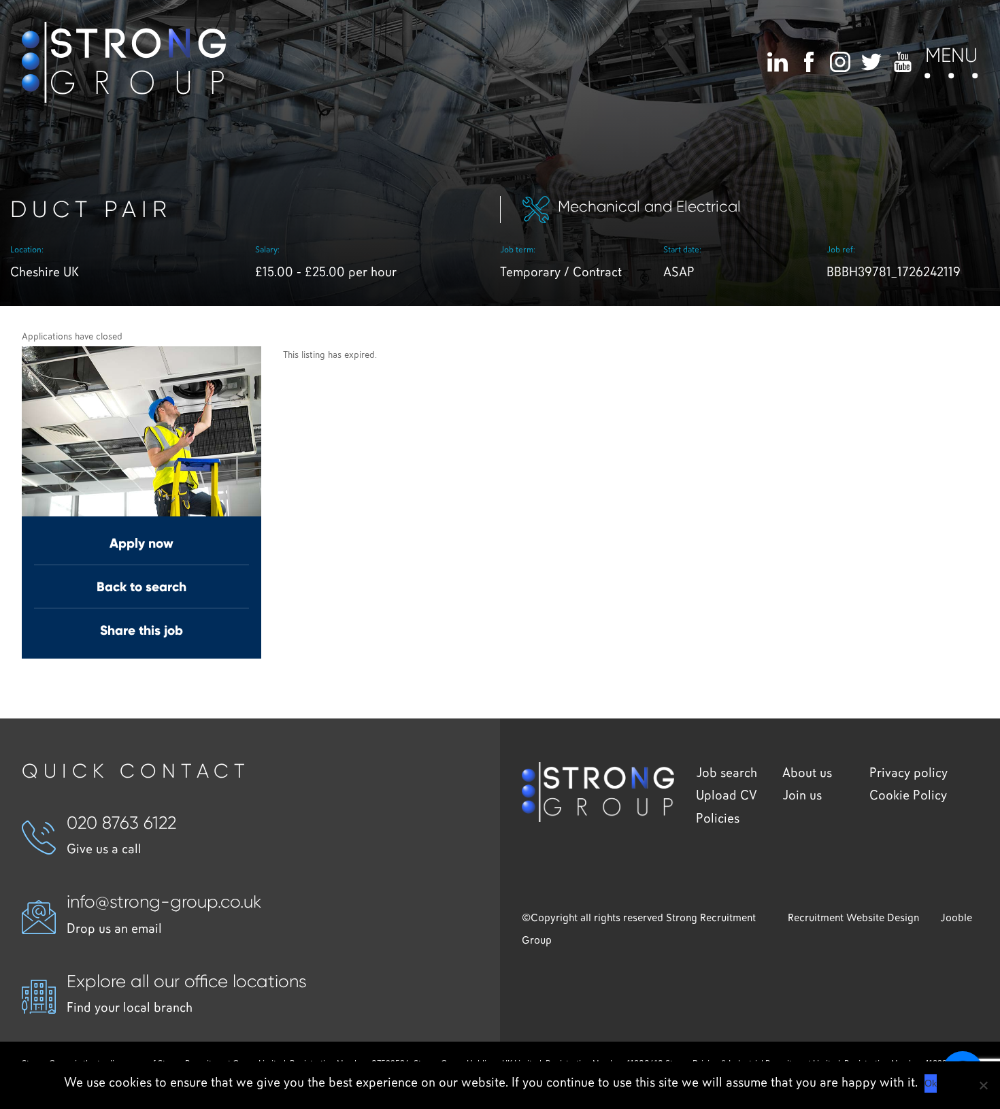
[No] (983, 1085)
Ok (930, 1083)
